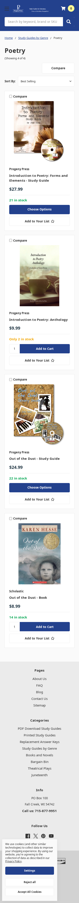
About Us (39, 678)
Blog (39, 692)
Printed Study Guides (40, 735)
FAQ (39, 685)
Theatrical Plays (39, 768)
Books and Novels (39, 755)
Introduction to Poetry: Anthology (38, 319)
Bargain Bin (39, 761)
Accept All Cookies (29, 892)
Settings (29, 870)
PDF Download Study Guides (39, 728)
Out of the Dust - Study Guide (34, 458)
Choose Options (39, 209)
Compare (58, 68)
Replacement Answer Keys (39, 741)
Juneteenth (39, 775)
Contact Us (39, 698)
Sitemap (39, 705)
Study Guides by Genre (39, 748)
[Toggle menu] (7, 8)
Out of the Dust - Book (28, 597)
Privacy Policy (13, 861)
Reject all (30, 882)
